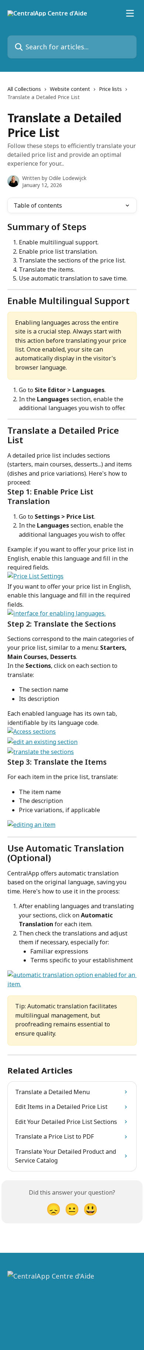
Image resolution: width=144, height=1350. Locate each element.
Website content (70, 88)
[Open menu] (130, 13)
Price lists (110, 88)
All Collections (24, 88)
